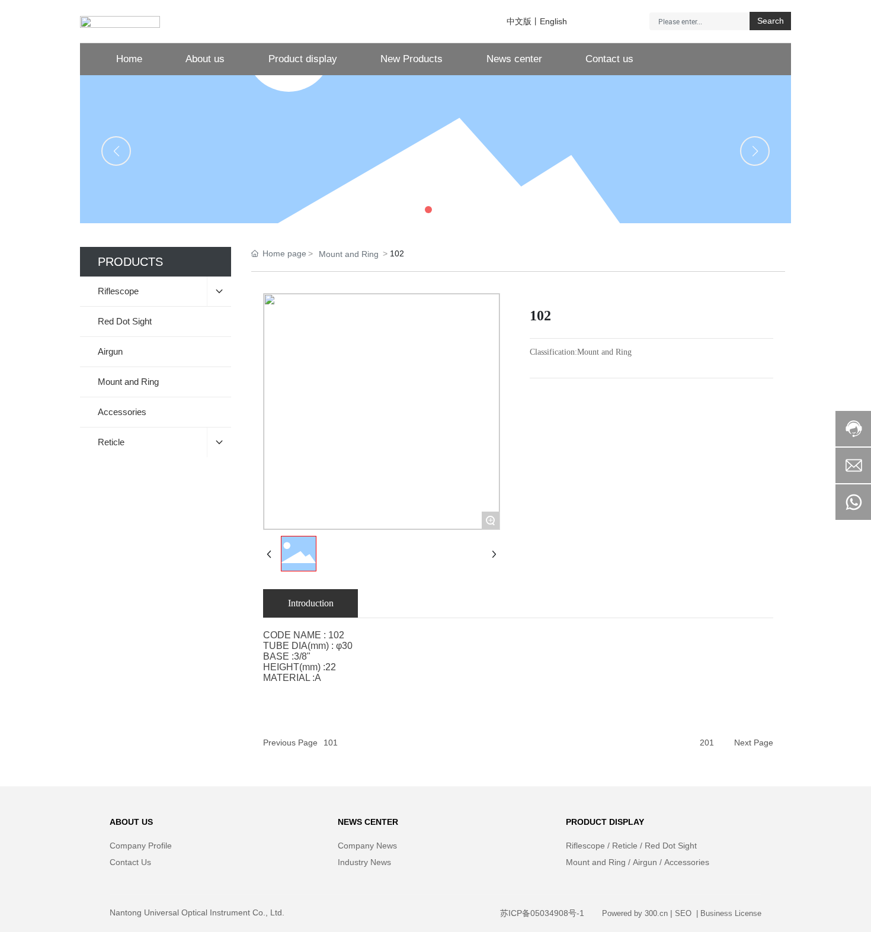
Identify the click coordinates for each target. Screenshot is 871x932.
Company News (367, 845)
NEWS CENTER (368, 822)
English (553, 21)
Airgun (645, 862)
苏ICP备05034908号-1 (542, 913)
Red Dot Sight (671, 845)
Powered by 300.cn (635, 913)
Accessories (686, 862)
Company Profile (141, 845)
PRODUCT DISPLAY (605, 822)
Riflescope (585, 845)
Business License (730, 913)
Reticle (625, 845)
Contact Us (130, 862)
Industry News (364, 862)
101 (331, 742)
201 (707, 742)
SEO (684, 913)
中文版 (519, 21)
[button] (414, 209)
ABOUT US (131, 822)
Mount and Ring (349, 254)
